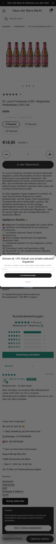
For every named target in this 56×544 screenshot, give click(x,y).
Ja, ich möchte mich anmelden (28, 275)
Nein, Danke (28, 282)
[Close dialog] (54, 257)
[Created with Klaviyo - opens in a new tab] (28, 288)
